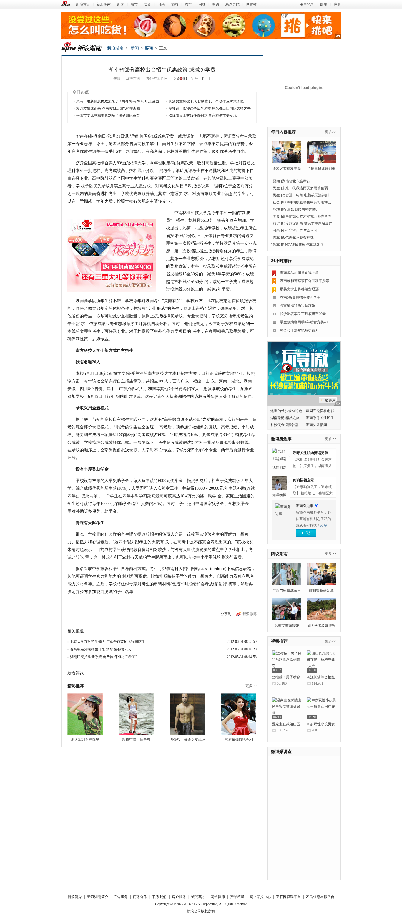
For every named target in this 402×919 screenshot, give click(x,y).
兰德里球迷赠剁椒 (321, 169)
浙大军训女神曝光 (85, 740)
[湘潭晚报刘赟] (279, 483)
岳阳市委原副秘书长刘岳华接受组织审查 (108, 115)
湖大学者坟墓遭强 (321, 626)
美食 (147, 4)
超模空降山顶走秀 (136, 740)
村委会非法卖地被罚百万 (299, 330)
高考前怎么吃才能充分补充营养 (306, 216)
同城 (201, 4)
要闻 (149, 48)
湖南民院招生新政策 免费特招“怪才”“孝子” (103, 657)
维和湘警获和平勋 (287, 169)
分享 (323, 525)
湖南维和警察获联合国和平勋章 (304, 281)
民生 (276, 188)
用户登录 (307, 4)
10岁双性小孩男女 (321, 724)
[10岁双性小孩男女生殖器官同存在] (321, 708)
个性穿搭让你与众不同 (299, 230)
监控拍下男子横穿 (286, 677)
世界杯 (251, 4)
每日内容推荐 (283, 132)
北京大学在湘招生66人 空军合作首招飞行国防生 (107, 642)
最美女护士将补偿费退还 (299, 289)
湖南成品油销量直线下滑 (299, 273)
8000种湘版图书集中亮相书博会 (306, 202)
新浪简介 (75, 897)
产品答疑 (237, 897)
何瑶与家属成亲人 (287, 590)
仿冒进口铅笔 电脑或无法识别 (305, 195)
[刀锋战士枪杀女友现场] (187, 714)
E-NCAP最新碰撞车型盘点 (302, 245)
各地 (276, 209)
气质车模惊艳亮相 (239, 740)
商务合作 (140, 897)
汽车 (188, 4)
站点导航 (232, 4)
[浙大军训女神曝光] (85, 714)
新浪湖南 (104, 4)
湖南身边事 (304, 506)
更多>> (251, 686)
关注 (309, 533)
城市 (134, 4)
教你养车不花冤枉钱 (298, 238)
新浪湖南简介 (97, 897)
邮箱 (323, 4)
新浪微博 (249, 614)
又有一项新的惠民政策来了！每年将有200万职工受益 (117, 101)
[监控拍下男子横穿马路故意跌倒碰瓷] (286, 661)
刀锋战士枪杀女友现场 (187, 740)
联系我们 (159, 897)
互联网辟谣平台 (288, 897)
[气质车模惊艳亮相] (238, 714)
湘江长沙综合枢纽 (321, 677)
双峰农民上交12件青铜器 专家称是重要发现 (203, 115)
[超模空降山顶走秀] (136, 714)
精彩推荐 (75, 686)
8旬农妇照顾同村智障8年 (301, 209)
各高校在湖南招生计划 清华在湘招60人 (100, 649)
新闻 (120, 4)
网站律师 (218, 897)
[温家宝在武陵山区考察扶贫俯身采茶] (286, 708)
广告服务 (121, 897)
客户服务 (179, 897)
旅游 (174, 4)
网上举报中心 (260, 897)
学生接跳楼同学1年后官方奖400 (304, 322)
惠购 (215, 4)
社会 (276, 202)
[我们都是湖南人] (279, 455)
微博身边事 (281, 439)
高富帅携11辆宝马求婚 (297, 306)
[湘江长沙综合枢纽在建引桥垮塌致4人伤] (321, 661)
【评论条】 (179, 79)
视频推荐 (279, 641)
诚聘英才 (198, 897)
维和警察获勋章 (321, 590)
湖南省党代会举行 (296, 181)
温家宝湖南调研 (286, 626)
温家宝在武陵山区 (286, 724)
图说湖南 (279, 554)
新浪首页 (83, 4)
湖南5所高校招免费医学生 (300, 297)
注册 (337, 4)
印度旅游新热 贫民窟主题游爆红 (307, 223)
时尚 (161, 4)
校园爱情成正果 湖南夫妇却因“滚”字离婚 (108, 108)
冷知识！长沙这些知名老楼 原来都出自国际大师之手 (210, 108)
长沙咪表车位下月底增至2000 (303, 314)
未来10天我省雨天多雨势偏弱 (305, 188)
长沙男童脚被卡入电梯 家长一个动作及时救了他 (206, 101)
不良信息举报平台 (320, 897)
